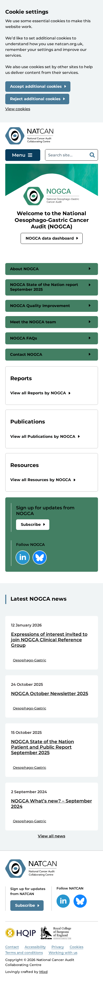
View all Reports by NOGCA (38, 393)
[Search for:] (65, 154)
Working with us (63, 952)
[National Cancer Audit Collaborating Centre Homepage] (29, 135)
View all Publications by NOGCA (42, 436)
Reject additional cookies (35, 99)
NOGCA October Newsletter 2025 (49, 693)
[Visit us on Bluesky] (39, 557)
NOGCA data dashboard (50, 238)
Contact (12, 947)
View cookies (17, 109)
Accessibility (35, 947)
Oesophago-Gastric (29, 660)
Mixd (43, 972)
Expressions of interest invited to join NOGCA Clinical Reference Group (49, 640)
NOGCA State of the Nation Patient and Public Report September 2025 (42, 747)
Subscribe (31, 524)
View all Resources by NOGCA (40, 480)
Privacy (58, 947)
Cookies (76, 947)
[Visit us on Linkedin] (22, 557)
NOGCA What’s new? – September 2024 (51, 803)
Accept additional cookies (36, 86)
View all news (51, 836)
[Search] (92, 155)
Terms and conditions (24, 952)
